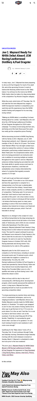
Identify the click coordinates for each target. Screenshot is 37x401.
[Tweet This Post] (16, 73)
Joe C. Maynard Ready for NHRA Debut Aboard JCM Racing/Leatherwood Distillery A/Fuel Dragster (18, 348)
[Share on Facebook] (12, 73)
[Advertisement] (18, 26)
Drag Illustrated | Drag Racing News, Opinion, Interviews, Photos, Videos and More (18, 352)
